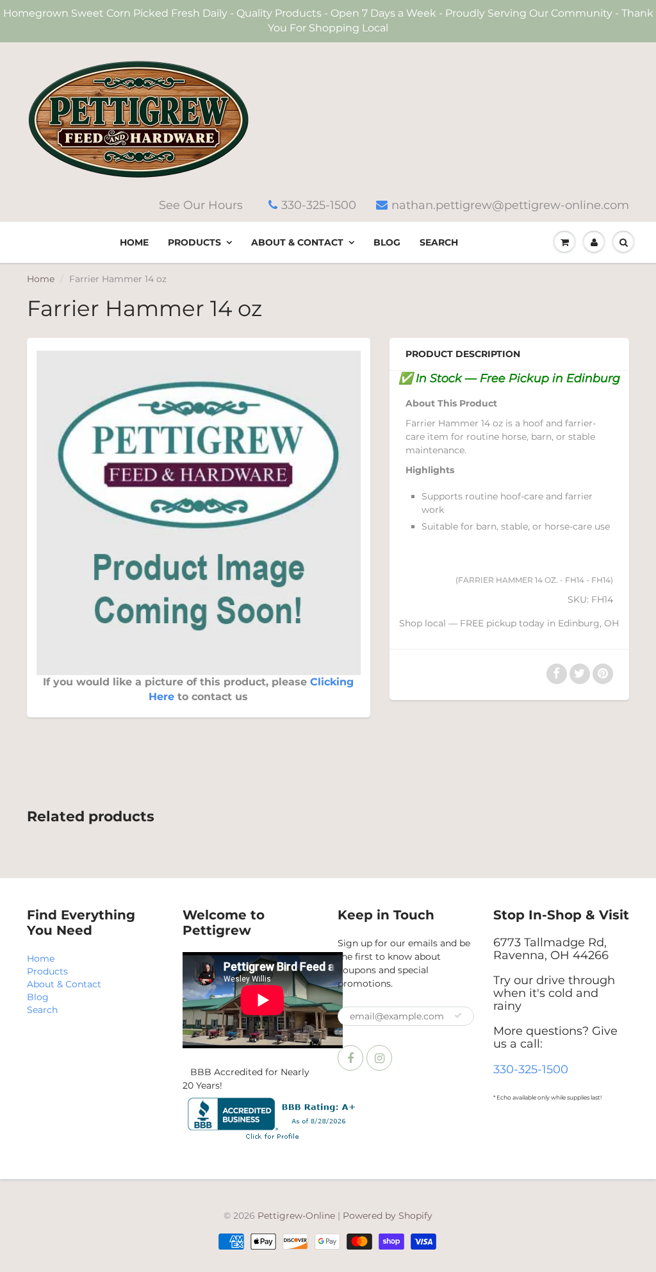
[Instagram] (379, 1058)
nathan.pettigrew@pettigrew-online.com (510, 205)
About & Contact (297, 242)
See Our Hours (201, 205)
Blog (386, 242)
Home (134, 242)
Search (439, 242)
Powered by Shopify (387, 1215)
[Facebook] (350, 1058)
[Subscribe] (458, 1015)
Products (194, 242)
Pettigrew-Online (296, 1215)
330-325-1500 (318, 205)
